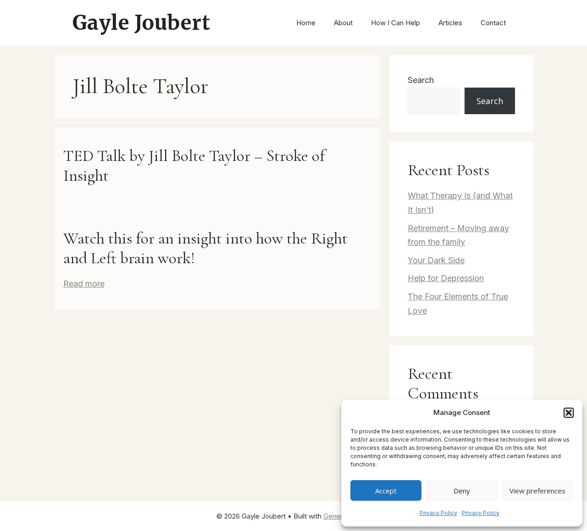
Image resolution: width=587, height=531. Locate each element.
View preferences (537, 490)
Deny (462, 490)
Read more (84, 283)
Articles (450, 22)
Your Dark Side (436, 260)
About (343, 22)
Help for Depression (446, 278)
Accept (386, 490)
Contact (493, 22)
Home (306, 22)
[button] (568, 412)
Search (421, 80)
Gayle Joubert (141, 22)
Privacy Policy (438, 512)
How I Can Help (395, 22)
